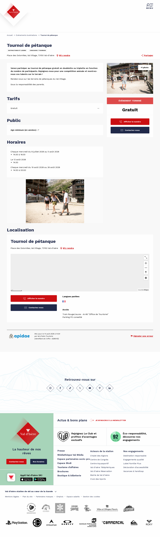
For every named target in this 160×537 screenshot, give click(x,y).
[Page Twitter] (80, 388)
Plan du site (27, 496)
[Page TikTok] (70, 388)
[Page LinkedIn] (110, 388)
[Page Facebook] (60, 388)
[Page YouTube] (90, 388)
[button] (130, 78)
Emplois (59, 496)
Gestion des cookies (91, 496)
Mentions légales (12, 496)
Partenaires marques (44, 496)
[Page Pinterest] (100, 388)
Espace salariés (73, 496)
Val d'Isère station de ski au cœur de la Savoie (29, 491)
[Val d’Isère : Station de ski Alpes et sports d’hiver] (11, 10)
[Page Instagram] (50, 388)
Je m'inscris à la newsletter (110, 420)
